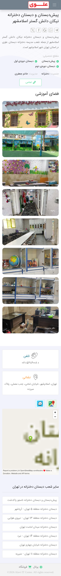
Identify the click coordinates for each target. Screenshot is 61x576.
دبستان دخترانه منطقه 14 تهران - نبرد (37, 536)
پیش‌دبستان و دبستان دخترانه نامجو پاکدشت (32, 500)
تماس (29, 82)
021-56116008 (29, 363)
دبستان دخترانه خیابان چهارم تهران (38, 545)
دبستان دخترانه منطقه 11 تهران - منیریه (36, 554)
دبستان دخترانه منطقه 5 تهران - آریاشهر (36, 509)
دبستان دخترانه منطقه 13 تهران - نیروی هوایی (32, 518)
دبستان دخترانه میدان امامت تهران (38, 527)
